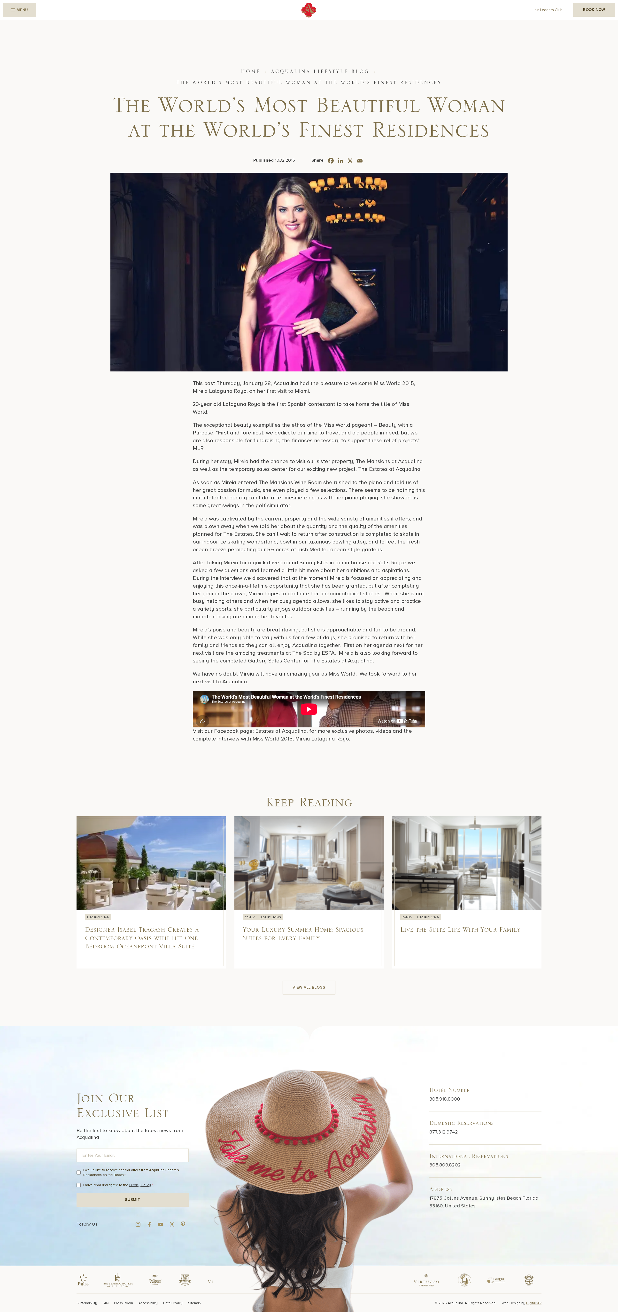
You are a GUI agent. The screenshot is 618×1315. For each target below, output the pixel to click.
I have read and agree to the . (118, 1185)
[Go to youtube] (160, 1224)
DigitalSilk (533, 1303)
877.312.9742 (443, 1132)
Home (251, 71)
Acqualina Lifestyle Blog (320, 71)
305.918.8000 (444, 1099)
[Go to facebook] (149, 1224)
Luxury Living (97, 917)
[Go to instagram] (137, 1224)
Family (250, 917)
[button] (19, 10)
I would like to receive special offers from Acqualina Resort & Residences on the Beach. (131, 1172)
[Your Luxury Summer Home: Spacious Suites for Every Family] (309, 892)
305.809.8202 (445, 1165)
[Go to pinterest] (183, 1224)
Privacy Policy (140, 1185)
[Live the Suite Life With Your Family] (466, 892)
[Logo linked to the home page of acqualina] (309, 10)
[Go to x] (171, 1224)
